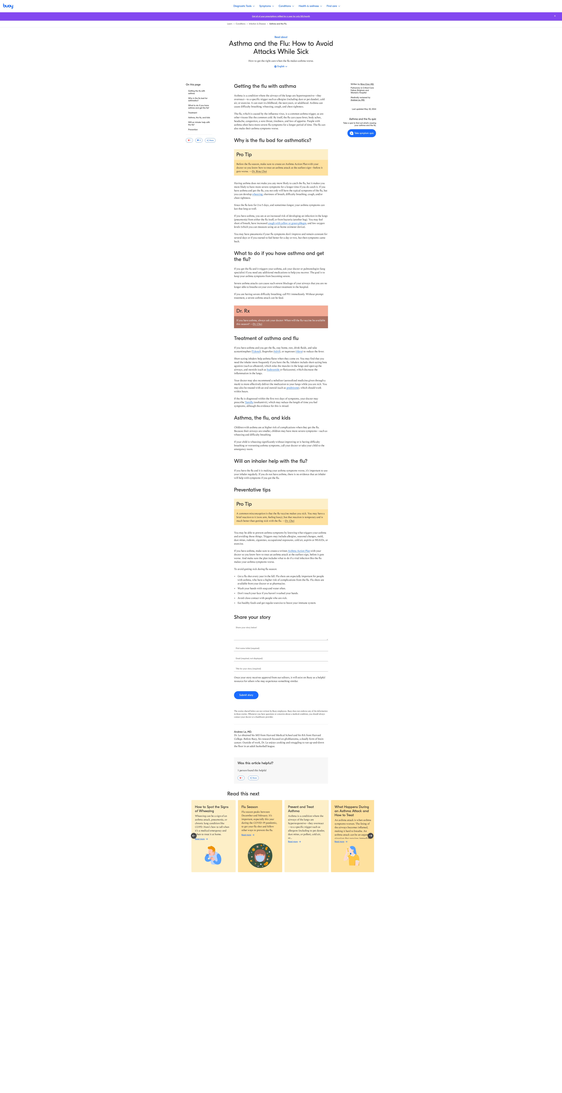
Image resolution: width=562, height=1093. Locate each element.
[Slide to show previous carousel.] (193, 835)
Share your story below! (246, 627)
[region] (282, 836)
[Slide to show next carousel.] (370, 835)
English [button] (281, 66)
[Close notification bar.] (555, 16)
